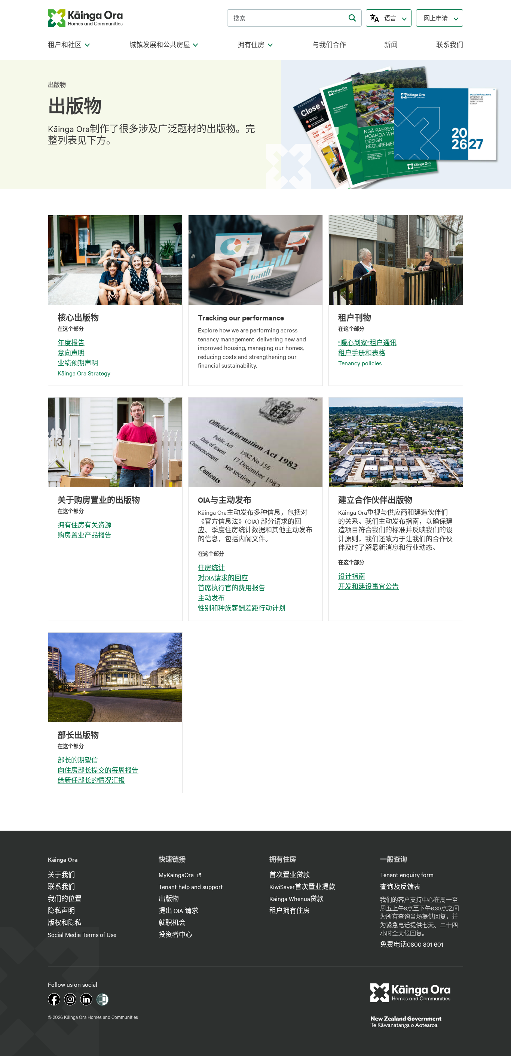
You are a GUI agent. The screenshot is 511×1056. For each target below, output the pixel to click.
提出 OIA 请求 (178, 910)
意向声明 (71, 353)
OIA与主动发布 (224, 499)
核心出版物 (78, 317)
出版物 (169, 898)
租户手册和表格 (361, 353)
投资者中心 (175, 934)
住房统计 (211, 567)
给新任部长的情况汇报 (91, 780)
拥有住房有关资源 (84, 525)
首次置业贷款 (289, 874)
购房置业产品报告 (84, 535)
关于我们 (61, 874)
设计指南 (351, 576)
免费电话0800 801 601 (411, 944)
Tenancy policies (360, 363)
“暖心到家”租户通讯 (367, 342)
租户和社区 (65, 45)
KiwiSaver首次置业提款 (302, 886)
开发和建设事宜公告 (368, 586)
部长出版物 (78, 734)
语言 (390, 18)
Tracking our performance (241, 317)
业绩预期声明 (78, 363)
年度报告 (71, 342)
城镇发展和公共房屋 (159, 45)
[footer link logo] (410, 992)
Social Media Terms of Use (82, 934)
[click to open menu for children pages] (87, 45)
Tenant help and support (191, 886)
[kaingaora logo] (85, 18)
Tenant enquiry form (407, 874)
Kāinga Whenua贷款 (296, 898)
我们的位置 (65, 898)
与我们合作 (329, 45)
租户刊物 (354, 317)
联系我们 (449, 45)
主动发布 (211, 598)
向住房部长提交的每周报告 (98, 770)
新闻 (391, 45)
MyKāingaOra (177, 874)
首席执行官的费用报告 (231, 588)
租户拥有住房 (289, 910)
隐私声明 (61, 910)
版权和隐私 (65, 922)
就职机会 (172, 922)
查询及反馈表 (400, 886)
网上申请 (436, 18)
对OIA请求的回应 (223, 577)
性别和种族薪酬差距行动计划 (241, 608)
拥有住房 (251, 45)
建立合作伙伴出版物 (375, 499)
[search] (352, 18)
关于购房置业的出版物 (99, 499)
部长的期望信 (78, 760)
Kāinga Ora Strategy (84, 373)
